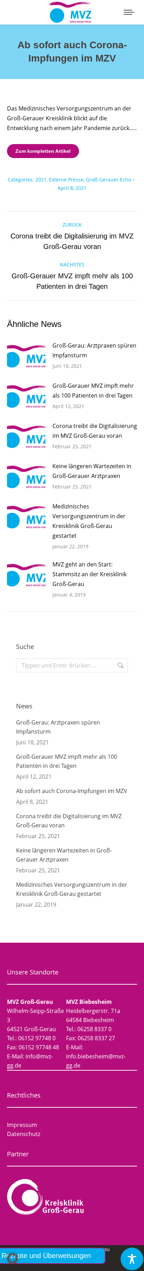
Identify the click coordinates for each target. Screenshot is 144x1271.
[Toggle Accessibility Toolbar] (132, 1259)
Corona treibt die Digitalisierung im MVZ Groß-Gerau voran (94, 431)
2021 (40, 179)
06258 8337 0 (94, 1029)
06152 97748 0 (37, 1038)
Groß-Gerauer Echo (108, 179)
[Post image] (26, 356)
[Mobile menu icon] (129, 12)
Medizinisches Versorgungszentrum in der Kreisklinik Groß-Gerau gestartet (88, 521)
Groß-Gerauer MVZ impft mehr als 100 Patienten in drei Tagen (93, 390)
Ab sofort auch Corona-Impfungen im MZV (71, 791)
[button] (12, 1258)
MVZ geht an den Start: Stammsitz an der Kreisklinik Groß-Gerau (89, 574)
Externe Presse (66, 179)
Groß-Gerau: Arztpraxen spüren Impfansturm (94, 350)
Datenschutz (23, 1134)
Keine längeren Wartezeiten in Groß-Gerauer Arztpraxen (91, 471)
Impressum (22, 1125)
